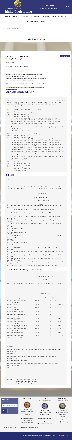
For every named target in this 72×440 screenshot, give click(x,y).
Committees (24, 16)
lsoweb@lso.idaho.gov (62, 422)
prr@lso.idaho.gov (27, 422)
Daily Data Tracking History (17, 59)
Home (4, 26)
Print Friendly (65, 56)
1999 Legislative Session (36, 26)
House (15, 16)
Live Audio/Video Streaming (36, 21)
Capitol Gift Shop (10, 428)
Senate (7, 16)
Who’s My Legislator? (48, 8)
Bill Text (11, 62)
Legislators (35, 16)
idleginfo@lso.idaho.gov (44, 424)
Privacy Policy (54, 437)
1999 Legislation (55, 26)
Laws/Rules (46, 16)
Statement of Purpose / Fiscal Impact (19, 66)
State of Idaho (48, 5)
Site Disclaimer (42, 437)
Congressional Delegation (29, 428)
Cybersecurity (65, 437)
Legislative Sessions (59, 16)
